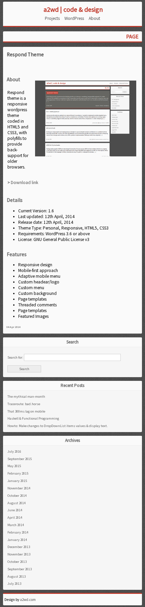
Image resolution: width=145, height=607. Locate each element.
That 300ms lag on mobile (26, 411)
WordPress (74, 18)
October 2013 (17, 561)
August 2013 (16, 576)
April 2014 (14, 517)
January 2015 (17, 481)
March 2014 (15, 525)
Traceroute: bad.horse (23, 404)
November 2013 (18, 554)
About (94, 18)
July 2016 (14, 451)
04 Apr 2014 (13, 327)
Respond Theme (25, 54)
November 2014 (18, 488)
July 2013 (14, 583)
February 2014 (17, 532)
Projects (52, 18)
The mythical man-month (26, 396)
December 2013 (18, 547)
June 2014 (14, 510)
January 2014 (17, 540)
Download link (24, 182)
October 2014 (17, 495)
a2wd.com (28, 599)
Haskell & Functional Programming (33, 418)
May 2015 (14, 466)
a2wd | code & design (73, 9)
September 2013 (19, 569)
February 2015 (17, 473)
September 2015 (19, 459)
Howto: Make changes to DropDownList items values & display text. (57, 426)
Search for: (15, 357)
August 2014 (16, 503)
